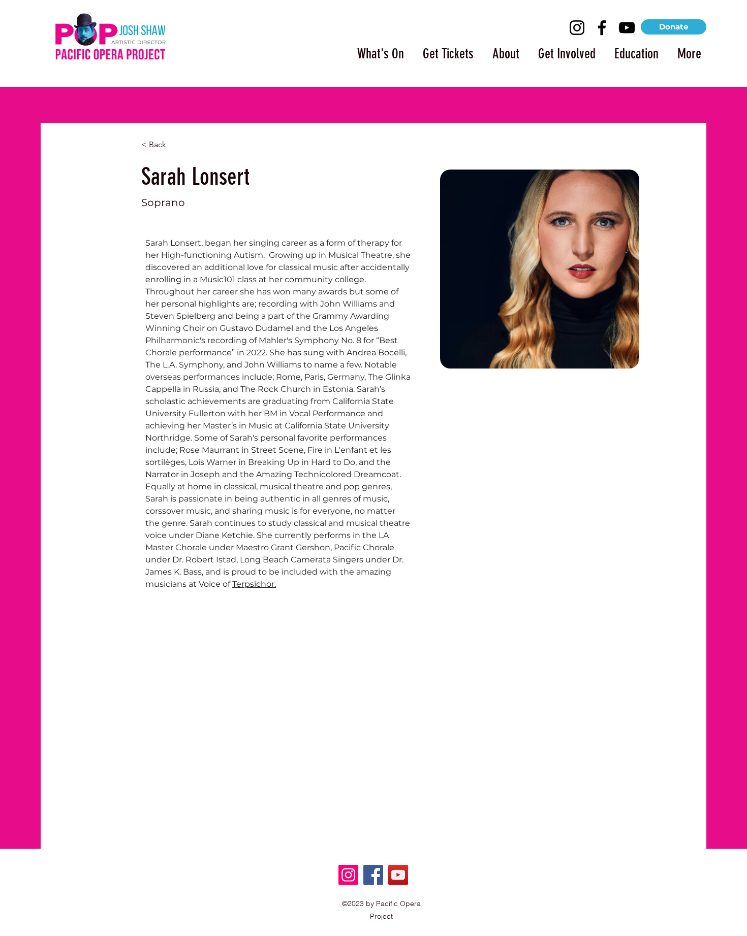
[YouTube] (627, 28)
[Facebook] (602, 28)
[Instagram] (577, 28)
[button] (376, 49)
